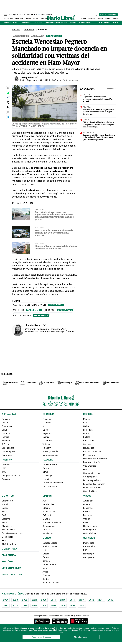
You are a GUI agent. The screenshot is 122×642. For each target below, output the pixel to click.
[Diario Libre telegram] (66, 404)
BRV (4, 540)
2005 (72, 605)
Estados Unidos (50, 543)
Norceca (73, 22)
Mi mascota (89, 455)
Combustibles (26, 22)
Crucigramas (89, 557)
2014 (101, 599)
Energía (46, 437)
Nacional (40, 227)
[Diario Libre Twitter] (56, 404)
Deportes (91, 18)
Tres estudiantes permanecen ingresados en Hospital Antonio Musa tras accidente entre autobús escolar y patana (54, 216)
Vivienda (47, 444)
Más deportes (8, 529)
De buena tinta (49, 511)
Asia (45, 568)
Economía (44, 18)
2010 (24, 605)
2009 (34, 605)
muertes (18, 310)
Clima (45, 472)
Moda (86, 433)
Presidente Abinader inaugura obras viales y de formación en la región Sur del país (98, 112)
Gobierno (6, 479)
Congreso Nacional (11, 475)
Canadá (46, 561)
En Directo (47, 515)
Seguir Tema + (54, 36)
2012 (5, 605)
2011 (15, 605)
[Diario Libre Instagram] (50, 403)
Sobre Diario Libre (13, 574)
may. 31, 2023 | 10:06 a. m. (47, 80)
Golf (4, 515)
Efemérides (88, 543)
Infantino (38, 22)
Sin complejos (90, 477)
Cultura (86, 426)
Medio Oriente (49, 564)
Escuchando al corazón (94, 484)
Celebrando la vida (92, 473)
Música (86, 419)
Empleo (46, 430)
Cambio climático (51, 486)
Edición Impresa (11, 568)
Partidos (6, 464)
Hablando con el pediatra (95, 459)
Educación (7, 426)
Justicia (6, 433)
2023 (15, 599)
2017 (72, 599)
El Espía (46, 519)
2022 (24, 599)
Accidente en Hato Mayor (29, 305)
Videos (115, 18)
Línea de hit (7, 537)
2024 (5, 599)
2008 (43, 605)
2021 (34, 599)
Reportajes (7, 455)
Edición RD (8, 561)
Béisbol (5, 508)
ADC (44, 501)
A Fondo (5, 444)
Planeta (108, 18)
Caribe (46, 579)
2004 (82, 605)
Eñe (85, 469)
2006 (63, 605)
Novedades (88, 448)
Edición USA (9, 555)
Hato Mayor (26, 80)
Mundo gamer (89, 529)
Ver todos (111, 89)
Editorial (46, 508)
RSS (85, 550)
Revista (83, 18)
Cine (85, 422)
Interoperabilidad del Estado (56, 22)
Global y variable (50, 451)
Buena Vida (88, 440)
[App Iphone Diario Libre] (60, 621)
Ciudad (5, 422)
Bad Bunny (117, 22)
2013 (110, 599)
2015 (91, 599)
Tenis (4, 522)
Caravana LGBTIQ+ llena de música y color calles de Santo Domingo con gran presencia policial (99, 137)
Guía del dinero (90, 533)
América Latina (50, 546)
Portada (16, 29)
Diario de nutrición (91, 462)
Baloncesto (7, 501)
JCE (3, 468)
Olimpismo (7, 526)
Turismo (47, 422)
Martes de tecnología (53, 483)
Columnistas (49, 526)
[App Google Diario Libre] (42, 621)
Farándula (88, 430)
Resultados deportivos (12, 533)
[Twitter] (44, 325)
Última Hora (8, 18)
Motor (5, 511)
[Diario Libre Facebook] (45, 404)
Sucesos (39, 209)
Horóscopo (88, 554)
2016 (82, 599)
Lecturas (47, 529)
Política (28, 18)
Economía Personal (92, 487)
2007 (53, 605)
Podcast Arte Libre (92, 451)
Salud (4, 430)
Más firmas (48, 533)
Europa (46, 557)
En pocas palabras (92, 480)
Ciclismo (6, 519)
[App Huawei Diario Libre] (79, 621)
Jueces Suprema (103, 22)
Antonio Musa (22, 315)
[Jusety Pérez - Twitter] (36, 77)
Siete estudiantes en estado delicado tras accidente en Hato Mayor (56, 248)
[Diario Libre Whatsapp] (77, 404)
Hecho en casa (90, 526)
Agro (45, 426)
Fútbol (5, 504)
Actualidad (19, 18)
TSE (4, 472)
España (46, 554)
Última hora (9, 548)
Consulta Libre (90, 491)
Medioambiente (50, 464)
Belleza (86, 437)
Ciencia (46, 468)
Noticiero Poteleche (52, 522)
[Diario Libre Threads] (71, 404)
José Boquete (8, 451)
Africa (45, 572)
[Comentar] (8, 107)
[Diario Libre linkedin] (61, 404)
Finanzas (47, 419)
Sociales (87, 444)
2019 (53, 599)
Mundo (35, 18)
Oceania (46, 575)
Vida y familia (89, 466)
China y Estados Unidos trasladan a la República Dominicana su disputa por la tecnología (98, 125)
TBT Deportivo (9, 544)
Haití (45, 550)
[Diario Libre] (61, 17)
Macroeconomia (50, 455)
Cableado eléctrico (86, 22)
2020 (43, 599)
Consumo (47, 440)
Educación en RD (11, 22)
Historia (46, 479)
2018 (63, 599)
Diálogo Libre (8, 448)
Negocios (47, 433)
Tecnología (48, 475)
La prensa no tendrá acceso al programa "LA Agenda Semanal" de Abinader (98, 99)
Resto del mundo (50, 582)
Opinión (100, 18)
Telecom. (47, 448)
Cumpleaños (89, 546)
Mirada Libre (48, 504)
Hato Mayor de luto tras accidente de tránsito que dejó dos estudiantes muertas (54, 233)
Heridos (50, 310)
